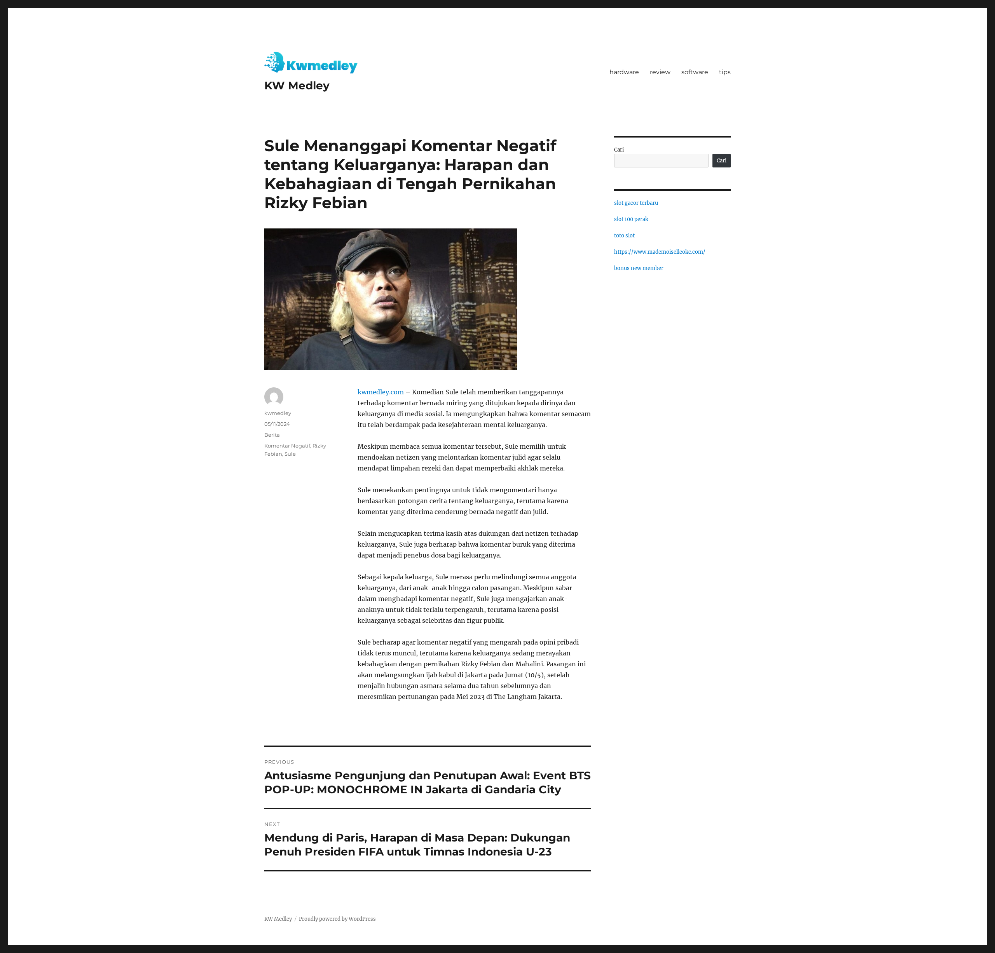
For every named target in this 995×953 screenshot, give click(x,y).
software (694, 72)
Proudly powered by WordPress (337, 919)
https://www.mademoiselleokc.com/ (659, 252)
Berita (272, 435)
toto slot (624, 235)
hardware (624, 72)
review (660, 72)
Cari (619, 149)
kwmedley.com (381, 392)
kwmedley (277, 413)
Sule (290, 454)
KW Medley (297, 85)
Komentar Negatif (287, 446)
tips (725, 72)
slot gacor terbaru (636, 203)
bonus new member (638, 268)
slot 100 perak (631, 219)
